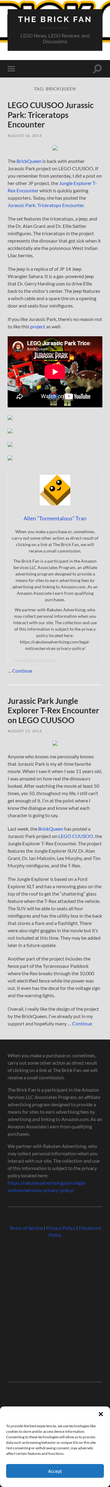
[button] (101, 1414)
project (37, 326)
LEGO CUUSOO (75, 836)
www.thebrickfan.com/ (36, 660)
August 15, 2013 (25, 731)
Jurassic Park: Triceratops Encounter (46, 205)
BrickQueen (29, 161)
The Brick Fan (55, 19)
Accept (55, 1471)
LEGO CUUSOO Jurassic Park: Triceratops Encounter (51, 114)
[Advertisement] (55, 1307)
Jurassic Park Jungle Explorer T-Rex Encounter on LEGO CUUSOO (53, 710)
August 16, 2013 (25, 135)
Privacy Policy (60, 1228)
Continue (22, 671)
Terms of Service (26, 1228)
